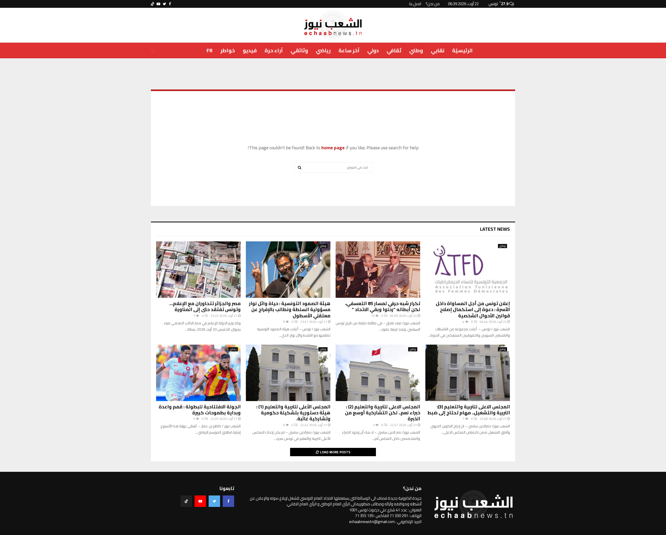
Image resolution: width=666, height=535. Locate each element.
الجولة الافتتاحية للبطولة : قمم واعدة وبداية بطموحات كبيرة (200, 409)
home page (333, 147)
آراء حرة (274, 50)
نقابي (437, 50)
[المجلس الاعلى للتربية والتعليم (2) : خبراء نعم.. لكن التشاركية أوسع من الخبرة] (378, 373)
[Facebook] (228, 501)
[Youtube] (200, 501)
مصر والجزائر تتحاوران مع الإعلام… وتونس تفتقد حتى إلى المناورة (205, 306)
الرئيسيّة (462, 50)
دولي (373, 50)
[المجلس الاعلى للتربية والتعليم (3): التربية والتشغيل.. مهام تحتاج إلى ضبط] (467, 373)
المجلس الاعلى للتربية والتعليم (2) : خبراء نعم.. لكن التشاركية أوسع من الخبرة (382, 412)
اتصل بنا (415, 4)
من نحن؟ (433, 4)
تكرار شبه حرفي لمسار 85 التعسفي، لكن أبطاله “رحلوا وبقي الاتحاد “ (382, 306)
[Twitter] (214, 501)
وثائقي (299, 50)
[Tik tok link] (152, 4)
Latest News (495, 229)
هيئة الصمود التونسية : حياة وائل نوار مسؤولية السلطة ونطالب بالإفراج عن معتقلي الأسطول (289, 309)
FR (210, 50)
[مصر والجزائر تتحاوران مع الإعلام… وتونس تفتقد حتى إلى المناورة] (198, 269)
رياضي (323, 50)
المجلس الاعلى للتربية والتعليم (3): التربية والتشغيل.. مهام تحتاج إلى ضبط (468, 409)
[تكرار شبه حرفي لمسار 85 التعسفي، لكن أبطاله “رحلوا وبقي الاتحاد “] (378, 269)
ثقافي (394, 50)
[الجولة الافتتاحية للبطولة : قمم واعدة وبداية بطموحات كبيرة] (198, 373)
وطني (416, 50)
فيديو (250, 50)
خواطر (227, 50)
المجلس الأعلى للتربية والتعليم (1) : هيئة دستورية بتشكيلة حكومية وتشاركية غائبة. (293, 412)
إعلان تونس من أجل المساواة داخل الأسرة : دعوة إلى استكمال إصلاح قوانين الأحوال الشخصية (473, 309)
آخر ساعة (349, 50)
